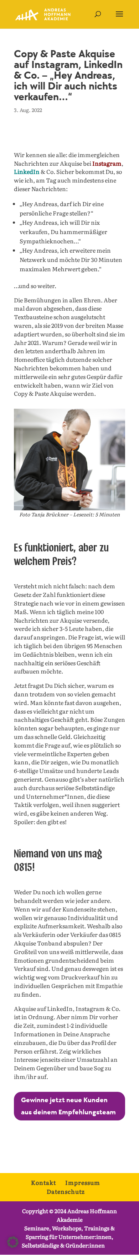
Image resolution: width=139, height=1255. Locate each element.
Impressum (82, 1182)
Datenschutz (66, 1191)
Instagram (107, 163)
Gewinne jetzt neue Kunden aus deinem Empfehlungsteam (68, 1106)
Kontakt (43, 1182)
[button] (13, 1242)
